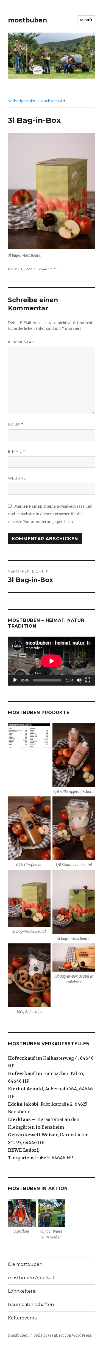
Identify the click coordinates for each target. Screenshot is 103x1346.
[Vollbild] (88, 680)
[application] (51, 661)
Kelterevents (22, 1318)
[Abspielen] (15, 680)
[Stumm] (79, 680)
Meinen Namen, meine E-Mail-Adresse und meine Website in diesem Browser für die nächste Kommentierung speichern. (50, 514)
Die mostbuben (25, 1264)
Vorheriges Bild (21, 101)
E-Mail (16, 451)
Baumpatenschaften (31, 1304)
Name (15, 424)
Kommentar (21, 342)
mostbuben (27, 20)
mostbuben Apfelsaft (31, 1277)
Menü (86, 20)
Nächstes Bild (53, 101)
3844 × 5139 (48, 269)
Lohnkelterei (22, 1291)
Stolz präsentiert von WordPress (63, 1335)
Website (17, 478)
